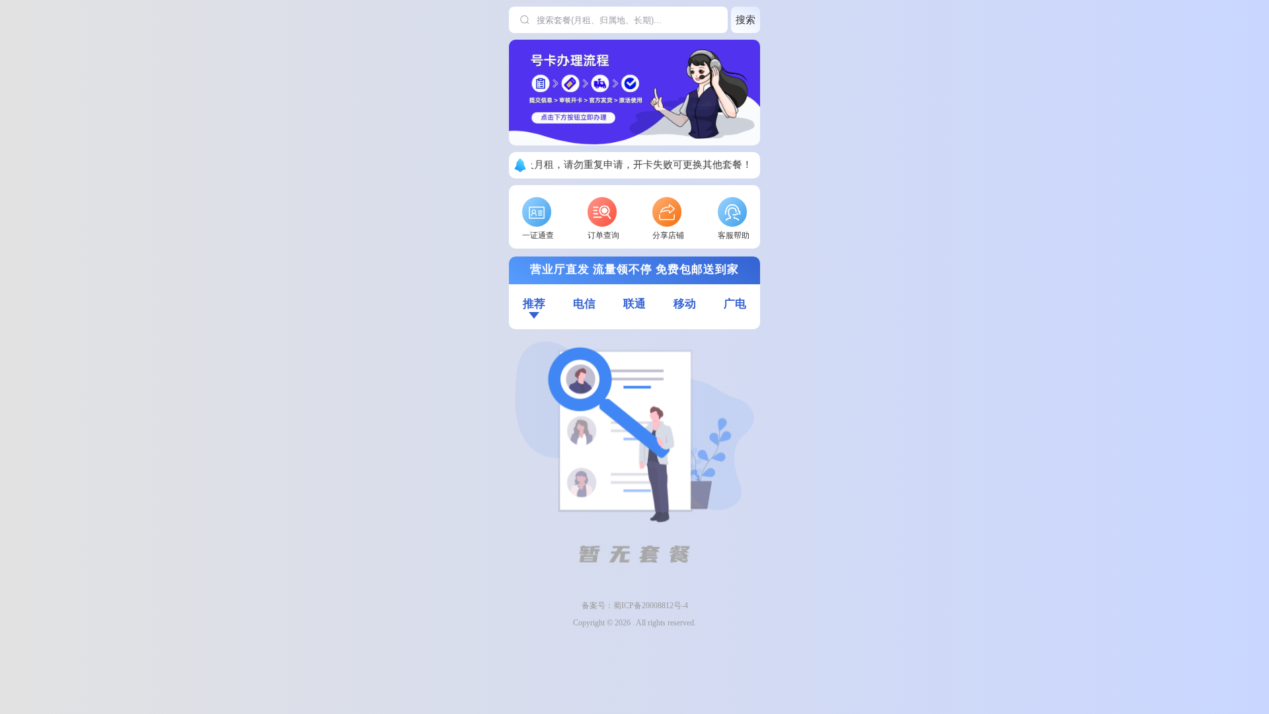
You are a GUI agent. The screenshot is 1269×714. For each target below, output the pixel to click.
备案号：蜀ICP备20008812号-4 (635, 605)
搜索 (745, 19)
